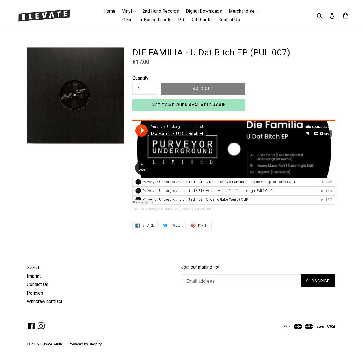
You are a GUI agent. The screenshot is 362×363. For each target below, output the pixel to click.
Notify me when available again (189, 105)
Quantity (140, 78)
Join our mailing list (200, 267)
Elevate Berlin (51, 344)
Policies (35, 293)
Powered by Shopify (85, 344)
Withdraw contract (44, 301)
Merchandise (245, 11)
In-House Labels (154, 19)
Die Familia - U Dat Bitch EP (193, 208)
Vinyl (130, 11)
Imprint (34, 276)
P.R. (181, 19)
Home (109, 11)
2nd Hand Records (161, 11)
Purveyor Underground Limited (152, 208)
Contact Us (229, 19)
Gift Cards (202, 19)
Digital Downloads (204, 11)
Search (33, 267)
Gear (127, 19)
